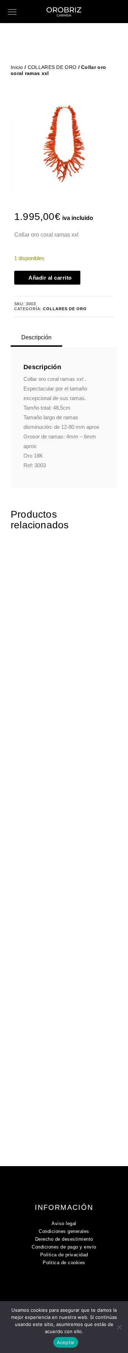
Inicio (17, 67)
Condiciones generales (64, 1231)
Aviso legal (64, 1223)
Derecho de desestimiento (64, 1239)
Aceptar (66, 1342)
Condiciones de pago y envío (64, 1247)
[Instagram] (73, 1286)
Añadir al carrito (50, 278)
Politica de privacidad (64, 1254)
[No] (119, 1327)
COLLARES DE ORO (52, 67)
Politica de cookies (64, 1262)
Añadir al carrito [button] (66, 659)
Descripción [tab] (36, 337)
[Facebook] (59, 1286)
